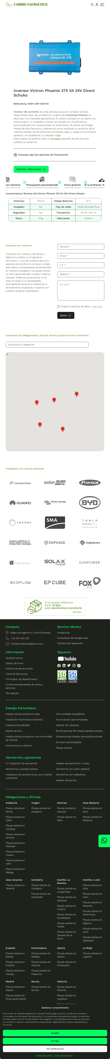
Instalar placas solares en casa (23, 713)
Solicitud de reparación (70, 643)
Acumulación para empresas (72, 719)
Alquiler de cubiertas (67, 725)
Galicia (61, 948)
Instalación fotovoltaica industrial (24, 719)
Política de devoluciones (19, 668)
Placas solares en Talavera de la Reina (66, 935)
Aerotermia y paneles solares (22, 768)
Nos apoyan (12, 693)
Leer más (97, 306)
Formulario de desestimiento (22, 679)
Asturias (62, 802)
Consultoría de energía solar (72, 637)
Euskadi (10, 948)
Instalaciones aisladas (18, 725)
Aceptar (55, 1033)
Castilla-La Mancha (63, 881)
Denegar (55, 1041)
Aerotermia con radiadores (70, 774)
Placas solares (64, 747)
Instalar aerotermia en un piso (72, 763)
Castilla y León (91, 879)
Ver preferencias (55, 1049)
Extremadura (39, 948)
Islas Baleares (91, 802)
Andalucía (11, 802)
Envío (63, 315)
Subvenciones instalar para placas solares (79, 736)
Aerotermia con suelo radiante (73, 768)
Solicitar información (28, 169)
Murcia (35, 981)
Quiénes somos (14, 657)
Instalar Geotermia (66, 780)
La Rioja (87, 948)
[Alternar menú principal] (102, 4)
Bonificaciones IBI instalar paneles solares (79, 730)
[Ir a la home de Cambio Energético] (27, 4)
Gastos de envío (14, 663)
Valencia (62, 981)
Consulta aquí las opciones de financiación (43, 154)
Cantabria (37, 879)
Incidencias (63, 632)
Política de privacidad (63, 1055)
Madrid (10, 981)
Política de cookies (44, 1055)
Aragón (35, 802)
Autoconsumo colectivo (19, 745)
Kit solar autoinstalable (68, 742)
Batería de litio (14, 730)
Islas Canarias (14, 879)
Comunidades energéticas (70, 713)
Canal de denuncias (16, 673)
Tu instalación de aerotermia (21, 763)
